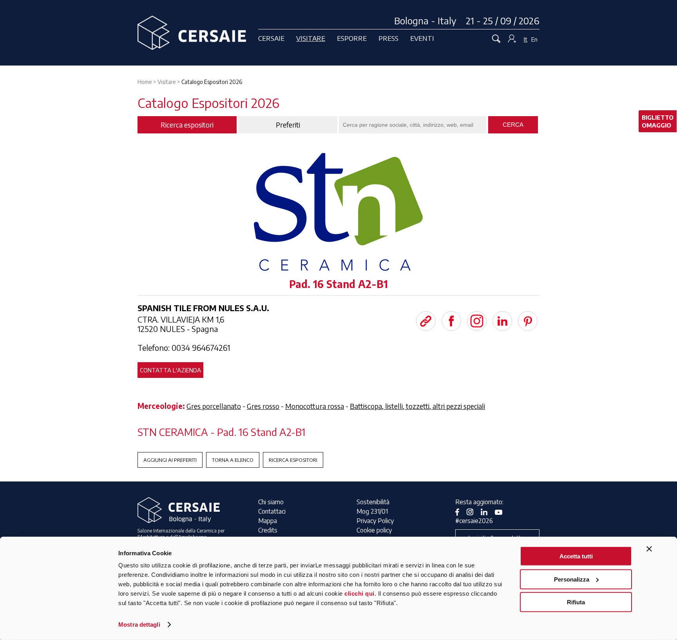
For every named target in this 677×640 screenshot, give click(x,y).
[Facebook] (451, 321)
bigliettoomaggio (657, 121)
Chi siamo (271, 502)
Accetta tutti (576, 556)
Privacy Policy (375, 521)
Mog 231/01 (372, 511)
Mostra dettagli (139, 624)
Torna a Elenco (232, 460)
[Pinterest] (528, 321)
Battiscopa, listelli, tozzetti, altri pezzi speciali (417, 405)
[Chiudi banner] (649, 549)
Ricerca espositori (293, 460)
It (525, 39)
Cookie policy (374, 530)
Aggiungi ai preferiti (170, 460)
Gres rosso (263, 405)
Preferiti (288, 125)
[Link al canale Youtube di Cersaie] (501, 511)
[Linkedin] (502, 321)
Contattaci (272, 511)
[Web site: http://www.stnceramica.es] (426, 321)
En (534, 39)
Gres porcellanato (213, 405)
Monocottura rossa (314, 405)
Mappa (267, 521)
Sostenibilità (373, 502)
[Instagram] (477, 321)
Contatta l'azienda (170, 370)
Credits (267, 530)
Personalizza (571, 579)
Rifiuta (576, 602)
